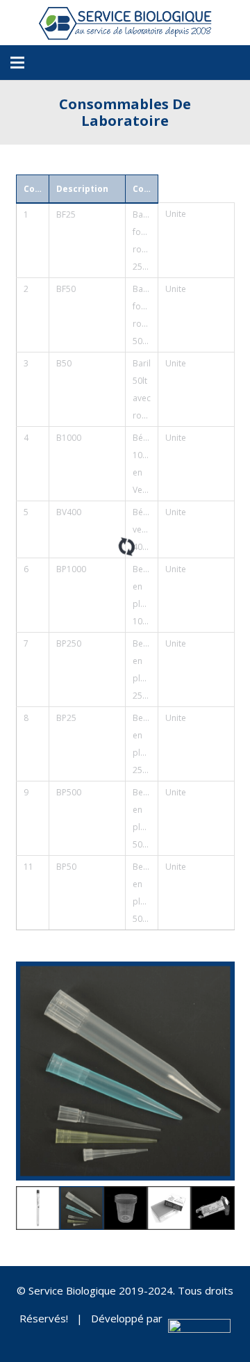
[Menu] (17, 62)
